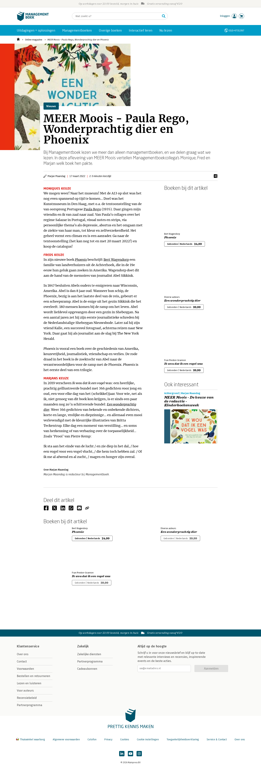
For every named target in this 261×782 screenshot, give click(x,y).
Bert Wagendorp (116, 260)
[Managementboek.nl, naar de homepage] (33, 20)
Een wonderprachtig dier (182, 300)
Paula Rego (92, 209)
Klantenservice (28, 646)
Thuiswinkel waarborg (32, 739)
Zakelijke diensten (89, 654)
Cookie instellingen (148, 739)
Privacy (108, 739)
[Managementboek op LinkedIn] (121, 753)
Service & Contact (217, 739)
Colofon (92, 739)
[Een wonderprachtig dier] (176, 274)
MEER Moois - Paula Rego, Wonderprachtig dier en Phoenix (78, 39)
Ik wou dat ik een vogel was (183, 364)
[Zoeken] (163, 16)
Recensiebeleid (27, 698)
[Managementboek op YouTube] (130, 753)
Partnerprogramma (29, 705)
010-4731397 (236, 30)
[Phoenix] (176, 211)
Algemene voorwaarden (66, 739)
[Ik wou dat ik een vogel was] (176, 337)
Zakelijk (83, 646)
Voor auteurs (25, 690)
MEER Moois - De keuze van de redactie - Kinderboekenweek (189, 401)
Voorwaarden (25, 668)
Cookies (124, 739)
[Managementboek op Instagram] (139, 753)
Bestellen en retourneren (33, 676)
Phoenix (81, 260)
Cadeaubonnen (87, 668)
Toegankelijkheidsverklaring (183, 739)
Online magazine (33, 39)
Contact (22, 661)
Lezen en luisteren (29, 683)
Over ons (22, 654)
